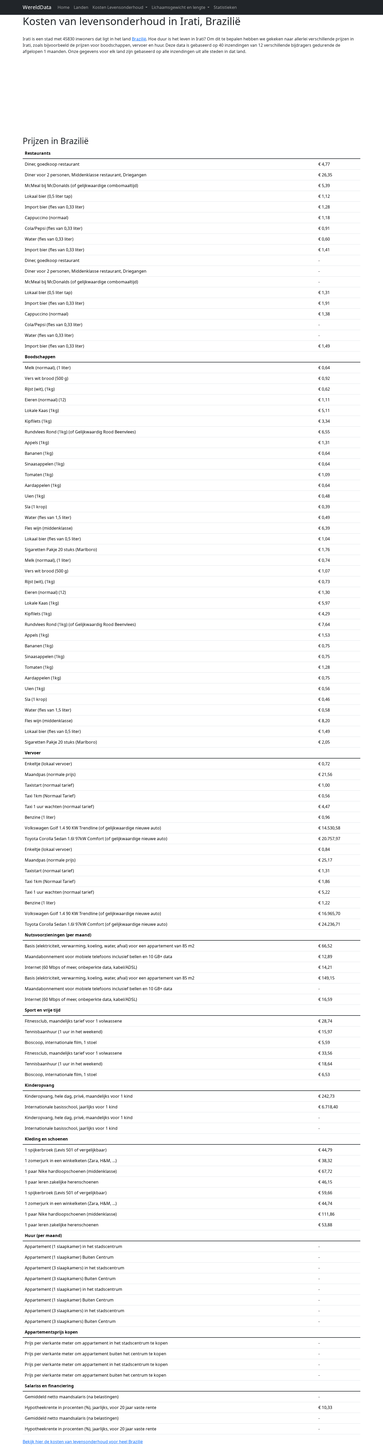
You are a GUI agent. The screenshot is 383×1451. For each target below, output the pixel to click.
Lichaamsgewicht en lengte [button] (179, 7)
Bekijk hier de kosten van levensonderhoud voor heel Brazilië (83, 1441)
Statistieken (225, 7)
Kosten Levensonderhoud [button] (118, 7)
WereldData (37, 7)
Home (64, 7)
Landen (81, 7)
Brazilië (139, 39)
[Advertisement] (191, 95)
